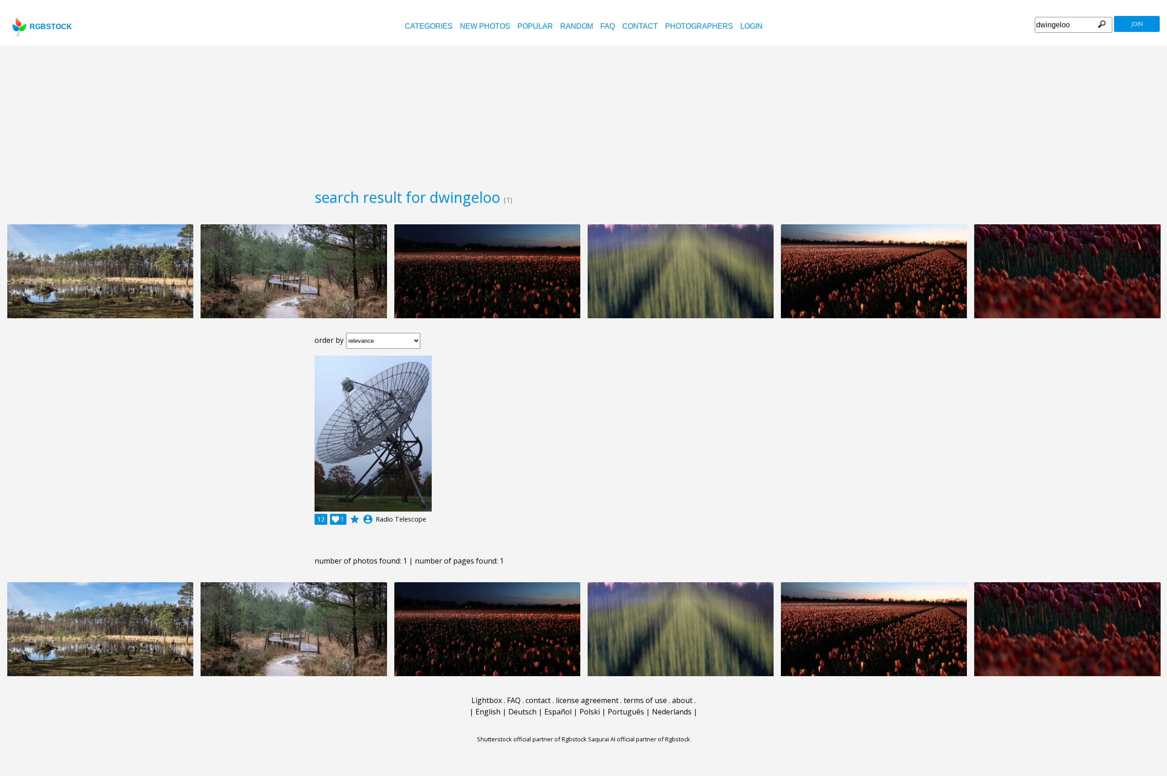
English (488, 712)
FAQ (607, 26)
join (1137, 24)
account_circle (367, 519)
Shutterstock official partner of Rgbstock (532, 739)
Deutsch (522, 712)
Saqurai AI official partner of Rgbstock (639, 739)
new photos (485, 26)
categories (429, 26)
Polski (589, 712)
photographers (699, 26)
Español (558, 712)
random (576, 26)
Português (626, 712)
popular (535, 26)
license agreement (587, 700)
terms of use (645, 700)
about (682, 700)
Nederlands (672, 712)
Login (751, 26)
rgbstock (51, 27)
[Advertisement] (583, 114)
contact (640, 26)
